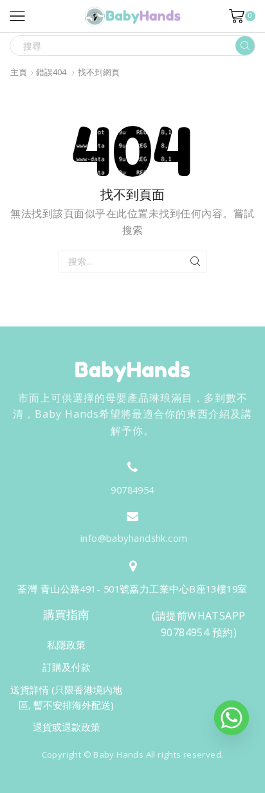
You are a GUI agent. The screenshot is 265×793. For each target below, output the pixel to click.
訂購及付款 (66, 667)
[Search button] (245, 45)
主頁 (18, 72)
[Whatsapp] (231, 717)
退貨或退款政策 (66, 726)
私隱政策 (66, 644)
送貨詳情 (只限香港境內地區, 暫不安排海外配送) (66, 697)
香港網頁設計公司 (124, 781)
